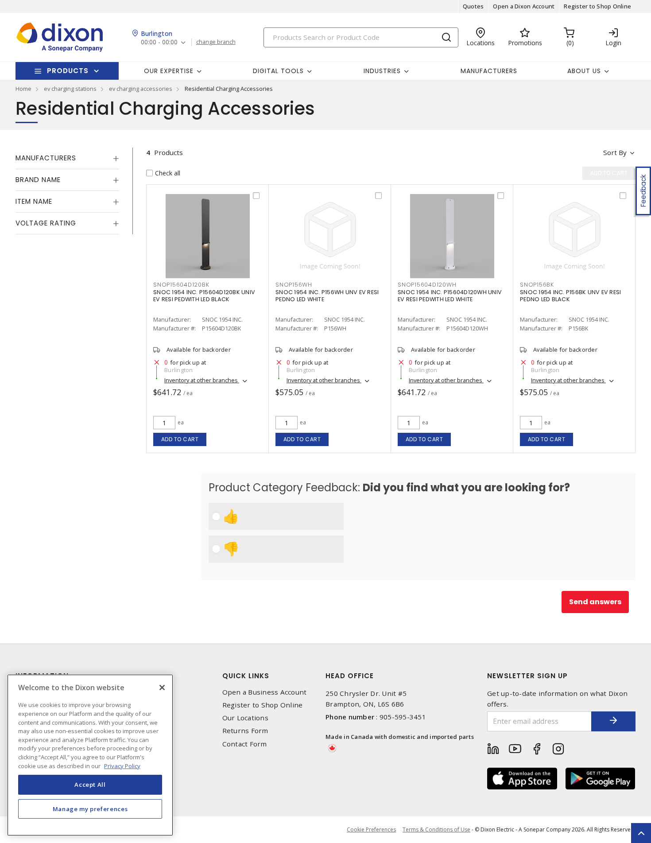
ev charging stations (70, 89)
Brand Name (38, 179)
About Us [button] (584, 70)
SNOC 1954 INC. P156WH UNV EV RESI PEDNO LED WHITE (327, 295)
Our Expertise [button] (169, 70)
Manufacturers (489, 70)
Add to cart (180, 439)
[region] (90, 755)
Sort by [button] (615, 152)
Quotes (473, 6)
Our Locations (245, 718)
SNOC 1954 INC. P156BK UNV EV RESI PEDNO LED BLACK (570, 295)
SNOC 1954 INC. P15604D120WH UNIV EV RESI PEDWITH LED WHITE (450, 295)
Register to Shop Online (597, 6)
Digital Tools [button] (278, 70)
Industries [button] (382, 70)
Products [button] (68, 70)
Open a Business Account (264, 692)
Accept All (90, 785)
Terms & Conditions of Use (436, 829)
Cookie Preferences (371, 829)
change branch (216, 42)
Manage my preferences (90, 808)
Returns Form (245, 730)
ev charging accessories (140, 89)
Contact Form (244, 744)
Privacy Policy (122, 765)
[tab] (67, 158)
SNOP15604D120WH (427, 284)
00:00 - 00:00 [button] (159, 42)
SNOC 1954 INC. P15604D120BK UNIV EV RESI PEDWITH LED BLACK (204, 295)
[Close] (162, 687)
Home (23, 89)
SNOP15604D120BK (181, 284)
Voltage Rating (46, 223)
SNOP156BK (537, 284)
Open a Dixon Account (523, 6)
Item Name (34, 201)
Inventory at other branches (201, 380)
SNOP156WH (293, 284)
